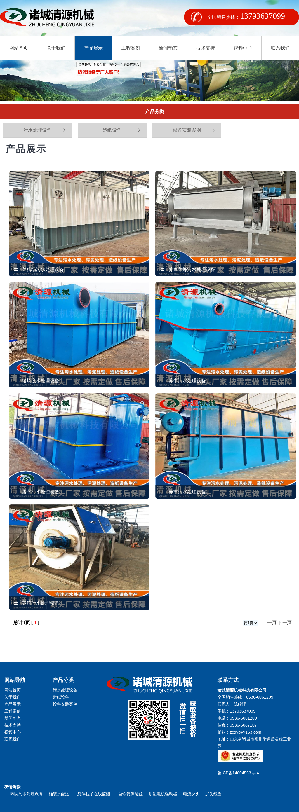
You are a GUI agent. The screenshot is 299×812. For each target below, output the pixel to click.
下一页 (285, 622)
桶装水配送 (60, 794)
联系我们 (280, 48)
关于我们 (56, 48)
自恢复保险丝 (130, 794)
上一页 (270, 622)
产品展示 (93, 48)
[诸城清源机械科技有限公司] (47, 18)
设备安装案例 (187, 130)
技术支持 (205, 48)
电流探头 (191, 794)
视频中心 (243, 48)
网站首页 (18, 48)
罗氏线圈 (213, 794)
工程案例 (130, 48)
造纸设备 (112, 130)
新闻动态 (168, 48)
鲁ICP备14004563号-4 (239, 773)
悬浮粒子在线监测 (94, 794)
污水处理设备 (37, 130)
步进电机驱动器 (163, 794)
